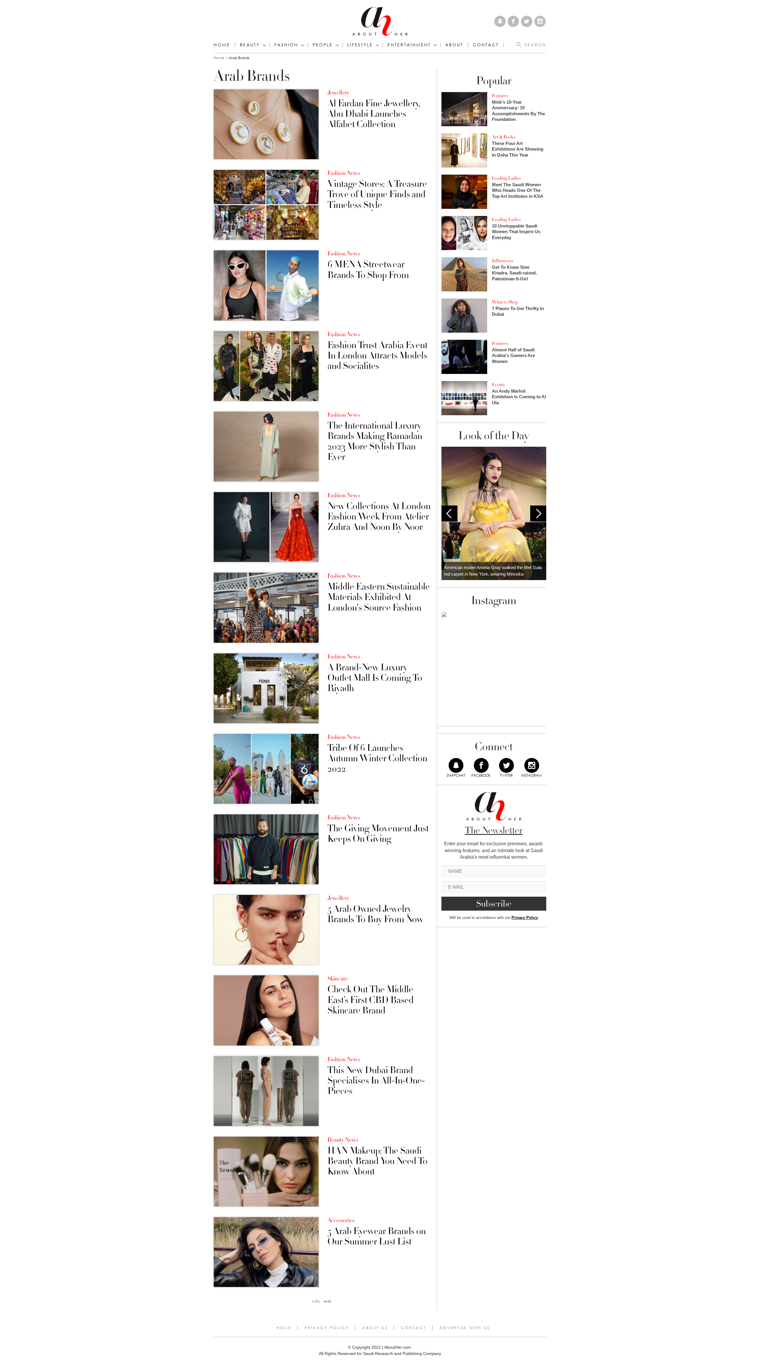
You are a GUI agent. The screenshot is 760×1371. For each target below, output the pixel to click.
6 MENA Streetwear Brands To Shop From (368, 269)
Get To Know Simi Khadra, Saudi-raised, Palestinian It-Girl (514, 273)
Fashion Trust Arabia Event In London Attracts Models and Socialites (377, 356)
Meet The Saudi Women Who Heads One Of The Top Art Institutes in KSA (517, 190)
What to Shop (505, 302)
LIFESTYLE (360, 45)
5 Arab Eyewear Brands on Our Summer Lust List (376, 1236)
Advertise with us (464, 1327)
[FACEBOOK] (481, 765)
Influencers (502, 261)
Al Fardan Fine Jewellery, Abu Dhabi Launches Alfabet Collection (373, 114)
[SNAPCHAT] (456, 765)
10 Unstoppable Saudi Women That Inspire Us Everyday (516, 231)
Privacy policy (327, 1327)
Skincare (337, 978)
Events (498, 385)
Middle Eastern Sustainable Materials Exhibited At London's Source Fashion (378, 597)
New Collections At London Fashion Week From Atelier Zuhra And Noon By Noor (378, 517)
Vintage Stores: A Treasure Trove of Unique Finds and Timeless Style (377, 194)
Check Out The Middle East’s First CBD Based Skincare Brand (370, 1000)
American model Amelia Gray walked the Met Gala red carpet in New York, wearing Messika (493, 571)
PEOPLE (323, 45)
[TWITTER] (506, 765)
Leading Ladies (506, 178)
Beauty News (342, 1140)
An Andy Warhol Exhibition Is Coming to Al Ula (519, 396)
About (454, 45)
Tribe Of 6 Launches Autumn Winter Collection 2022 (377, 758)
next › (328, 1301)
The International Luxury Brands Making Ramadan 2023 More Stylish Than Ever (374, 441)
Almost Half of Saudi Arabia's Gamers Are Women (513, 355)
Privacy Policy (525, 917)
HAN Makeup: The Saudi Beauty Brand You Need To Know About (377, 1161)
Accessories (340, 1220)
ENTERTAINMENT (409, 45)
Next (538, 514)
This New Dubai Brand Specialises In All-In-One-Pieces (376, 1081)
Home (222, 45)
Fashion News (343, 173)
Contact (413, 1327)
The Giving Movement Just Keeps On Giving (378, 833)
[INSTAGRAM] (531, 765)
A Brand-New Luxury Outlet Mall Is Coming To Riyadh (374, 678)
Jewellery (338, 92)
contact (486, 45)
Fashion (286, 45)
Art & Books (503, 137)
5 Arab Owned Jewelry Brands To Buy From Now (375, 914)
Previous (449, 514)
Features (500, 96)
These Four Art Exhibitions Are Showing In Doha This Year (517, 149)
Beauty (250, 45)
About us (375, 1327)
